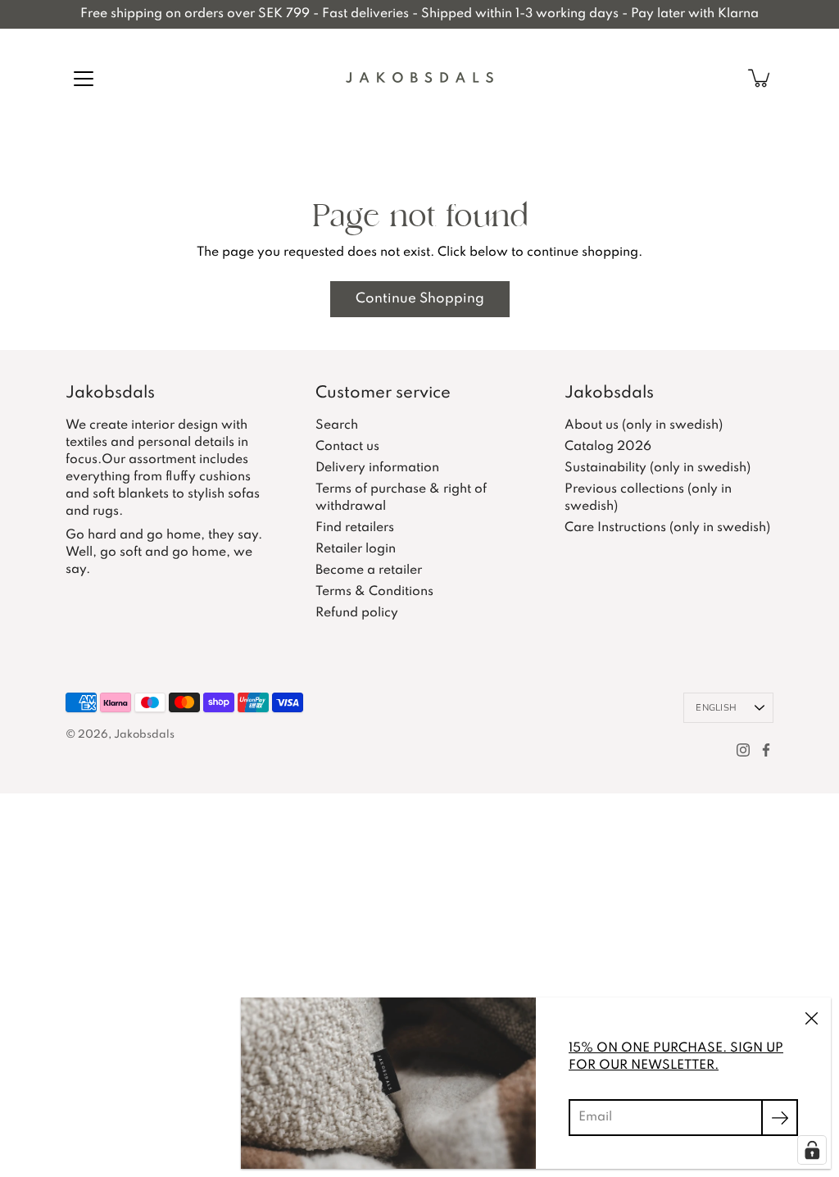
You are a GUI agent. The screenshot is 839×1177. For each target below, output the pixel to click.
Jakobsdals (144, 734)
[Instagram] (743, 750)
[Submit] (779, 1117)
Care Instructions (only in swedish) (667, 527)
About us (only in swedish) (644, 425)
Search (336, 425)
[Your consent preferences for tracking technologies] (812, 1150)
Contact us (347, 446)
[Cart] (760, 78)
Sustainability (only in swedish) (658, 468)
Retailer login (355, 549)
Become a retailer (368, 570)
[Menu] (84, 78)
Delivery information (377, 468)
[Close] (811, 1017)
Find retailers (354, 527)
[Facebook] (766, 750)
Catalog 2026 (608, 446)
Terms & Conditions (374, 591)
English (716, 708)
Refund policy (356, 613)
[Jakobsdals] (419, 78)
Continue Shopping (420, 299)
